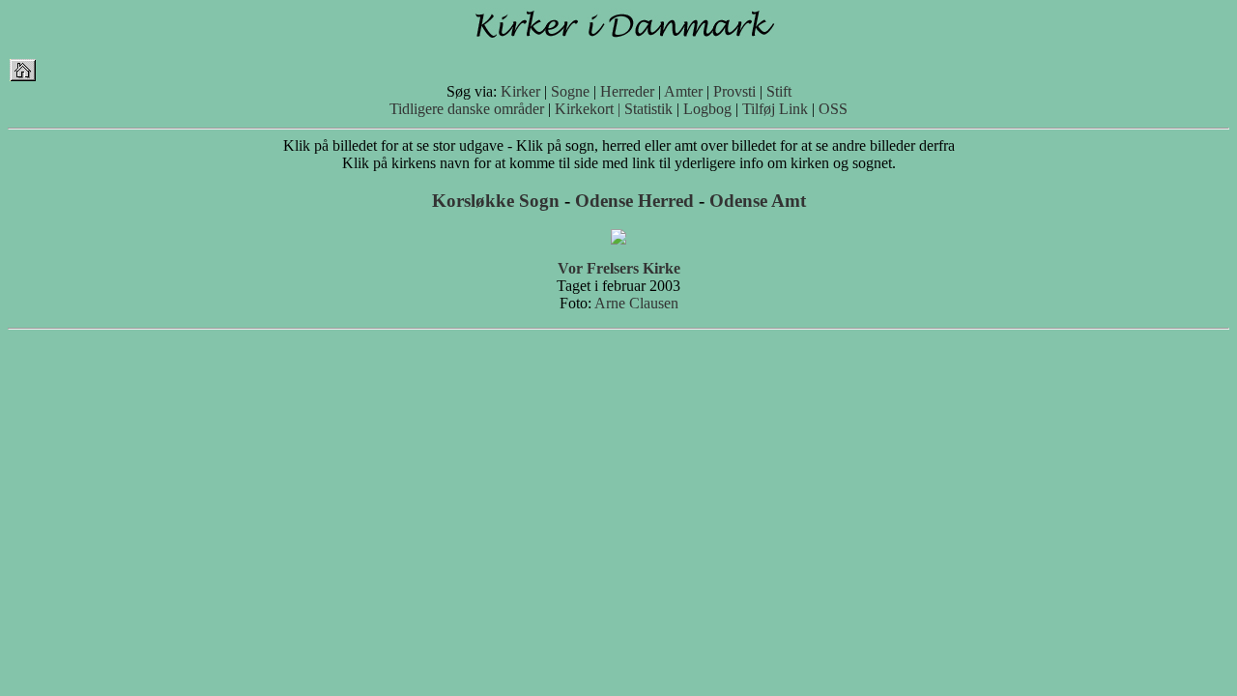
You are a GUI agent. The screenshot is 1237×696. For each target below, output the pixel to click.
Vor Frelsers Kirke (619, 268)
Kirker (520, 91)
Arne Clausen (636, 303)
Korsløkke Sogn (496, 200)
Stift (778, 91)
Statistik (648, 109)
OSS (833, 109)
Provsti (734, 91)
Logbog (707, 109)
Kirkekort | (587, 109)
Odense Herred (634, 200)
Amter (683, 91)
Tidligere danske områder (466, 109)
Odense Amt (757, 200)
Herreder (627, 91)
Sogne (570, 91)
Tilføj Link (775, 109)
